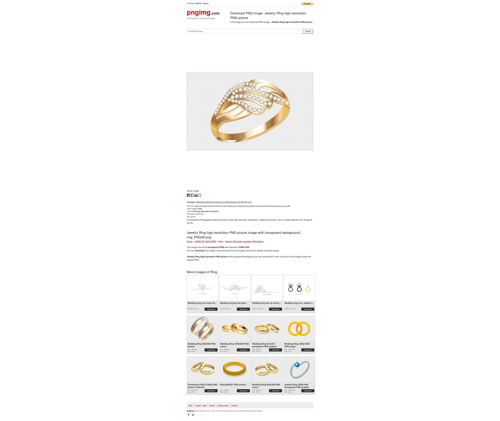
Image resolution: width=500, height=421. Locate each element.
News (205, 405)
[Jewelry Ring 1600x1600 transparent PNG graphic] (299, 369)
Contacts (234, 405)
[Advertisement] (250, 54)
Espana (205, 3)
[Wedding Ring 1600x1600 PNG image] (299, 328)
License (198, 405)
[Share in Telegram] (192, 195)
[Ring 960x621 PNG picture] (235, 369)
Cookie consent (223, 405)
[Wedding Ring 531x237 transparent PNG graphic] (267, 329)
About (190, 405)
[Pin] (196, 195)
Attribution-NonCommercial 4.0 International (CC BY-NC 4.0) (224, 202)
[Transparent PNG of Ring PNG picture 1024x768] (203, 369)
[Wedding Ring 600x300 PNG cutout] (267, 369)
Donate (212, 405)
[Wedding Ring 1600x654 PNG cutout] (235, 328)
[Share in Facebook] (188, 195)
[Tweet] (199, 195)
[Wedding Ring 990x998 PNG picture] (202, 328)
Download (211, 309)
